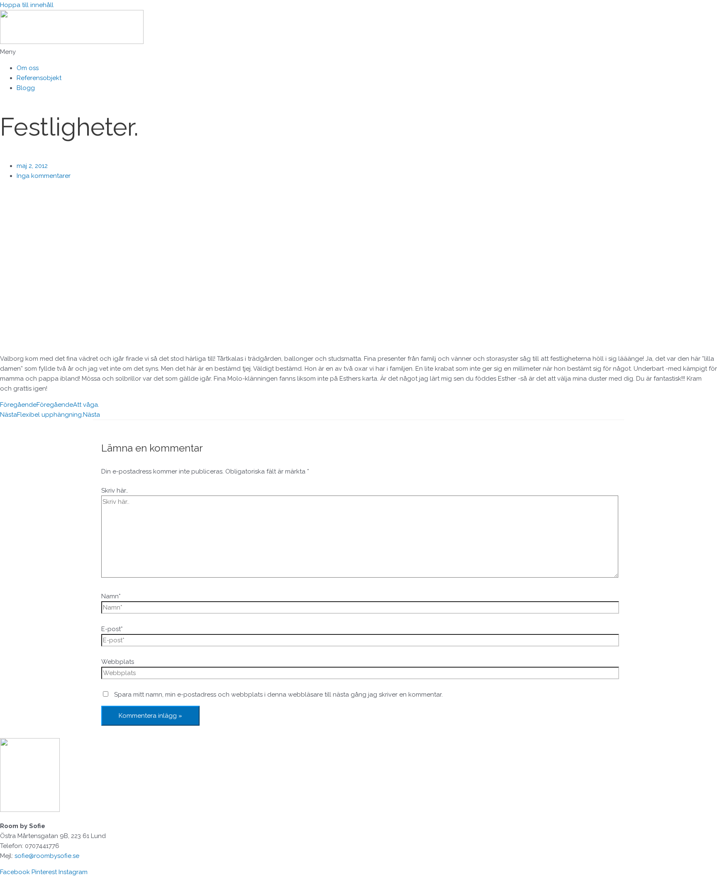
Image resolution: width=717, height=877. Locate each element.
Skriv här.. (114, 490)
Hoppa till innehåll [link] (27, 5)
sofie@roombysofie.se (47, 856)
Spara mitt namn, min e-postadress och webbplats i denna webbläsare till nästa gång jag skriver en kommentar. (278, 694)
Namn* (111, 596)
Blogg (26, 88)
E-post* (112, 629)
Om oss (28, 68)
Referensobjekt (39, 78)
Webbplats (117, 662)
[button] (358, 52)
